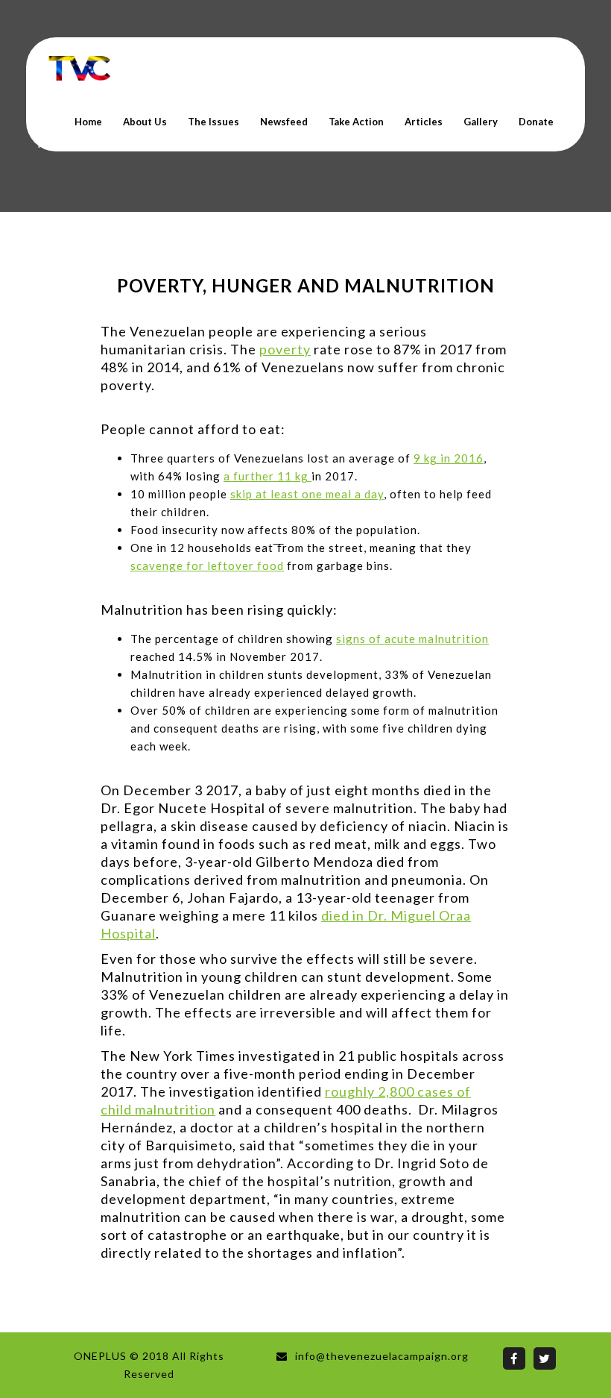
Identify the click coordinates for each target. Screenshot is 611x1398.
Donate (536, 122)
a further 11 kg (267, 476)
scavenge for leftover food (207, 565)
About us (145, 122)
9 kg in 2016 (449, 458)
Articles (424, 122)
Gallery (480, 122)
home (88, 122)
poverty (285, 349)
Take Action (356, 122)
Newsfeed (284, 122)
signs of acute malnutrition (412, 638)
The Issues (213, 122)
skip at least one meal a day (307, 494)
